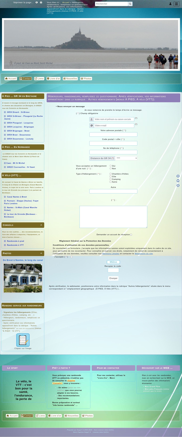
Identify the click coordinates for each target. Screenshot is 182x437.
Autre (114, 182)
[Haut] (178, 176)
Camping (116, 179)
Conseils (22, 225)
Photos (22, 253)
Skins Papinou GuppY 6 (82, 432)
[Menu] (176, 4)
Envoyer (113, 278)
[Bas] (178, 185)
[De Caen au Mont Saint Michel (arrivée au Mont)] (91, 44)
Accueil (66, 2)
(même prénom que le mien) (156, 390)
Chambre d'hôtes (120, 174)
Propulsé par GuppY (75, 430)
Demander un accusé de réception (113, 234)
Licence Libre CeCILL (100, 432)
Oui (113, 166)
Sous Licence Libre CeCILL (104, 430)
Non (113, 168)
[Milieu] (178, 180)
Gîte (113, 176)
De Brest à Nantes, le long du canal (23, 260)
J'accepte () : (62, 257)
